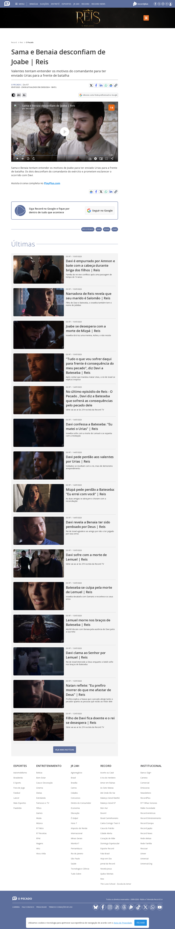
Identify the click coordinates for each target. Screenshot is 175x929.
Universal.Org (146, 863)
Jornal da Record (107, 863)
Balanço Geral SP (108, 803)
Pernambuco (76, 848)
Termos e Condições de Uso (60, 907)
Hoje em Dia (106, 858)
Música (39, 823)
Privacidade (41, 907)
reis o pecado (87, 229)
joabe (115, 229)
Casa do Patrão (107, 828)
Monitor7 (75, 843)
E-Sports (17, 782)
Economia (75, 808)
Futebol (16, 793)
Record (85, 4)
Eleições (44, 4)
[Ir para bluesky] (96, 907)
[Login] (170, 3)
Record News (98, 4)
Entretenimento (49, 766)
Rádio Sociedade (147, 808)
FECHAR (141, 922)
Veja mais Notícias (64, 749)
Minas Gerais (76, 838)
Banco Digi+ (145, 772)
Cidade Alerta (106, 833)
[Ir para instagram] (163, 3)
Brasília (34, 4)
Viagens (39, 843)
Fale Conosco (28, 907)
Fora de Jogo (19, 788)
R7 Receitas (41, 833)
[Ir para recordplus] (131, 907)
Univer (143, 853)
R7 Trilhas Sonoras (148, 803)
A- (24, 95)
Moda (38, 818)
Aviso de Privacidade (123, 922)
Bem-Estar (41, 777)
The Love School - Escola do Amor (115, 884)
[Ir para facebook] (155, 3)
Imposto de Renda (79, 828)
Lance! (16, 798)
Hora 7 (74, 823)
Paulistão (17, 808)
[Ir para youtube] (160, 907)
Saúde (73, 863)
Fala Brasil (105, 853)
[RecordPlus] (140, 3)
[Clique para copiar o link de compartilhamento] (115, 191)
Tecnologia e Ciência (80, 868)
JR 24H (76, 4)
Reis (21, 42)
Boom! (103, 813)
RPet (38, 838)
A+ (19, 95)
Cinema (39, 788)
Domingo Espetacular (109, 843)
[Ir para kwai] (117, 907)
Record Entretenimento (150, 818)
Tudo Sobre (76, 873)
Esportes (66, 4)
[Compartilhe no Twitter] (91, 85)
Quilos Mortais (106, 873)
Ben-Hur (104, 808)
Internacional (76, 833)
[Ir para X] (159, 3)
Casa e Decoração (44, 782)
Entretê (55, 4)
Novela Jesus (106, 868)
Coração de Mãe (107, 838)
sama (99, 229)
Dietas (39, 793)
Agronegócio (76, 772)
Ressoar (144, 848)
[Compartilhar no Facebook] (96, 85)
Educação (75, 813)
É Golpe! (74, 818)
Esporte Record (107, 848)
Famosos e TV (42, 803)
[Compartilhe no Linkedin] (101, 85)
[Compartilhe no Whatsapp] (105, 85)
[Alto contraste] (13, 95)
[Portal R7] (7, 3)
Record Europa (147, 823)
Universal (144, 858)
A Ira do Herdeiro (108, 777)
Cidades (74, 793)
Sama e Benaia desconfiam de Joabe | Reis (48, 105)
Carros (74, 788)
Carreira (143, 777)
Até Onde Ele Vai (107, 793)
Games (39, 813)
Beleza (39, 772)
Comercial (144, 782)
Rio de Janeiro (77, 853)
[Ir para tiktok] (138, 907)
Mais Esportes (19, 803)
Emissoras (145, 788)
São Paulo (75, 858)
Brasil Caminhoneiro (109, 818)
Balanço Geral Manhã (109, 798)
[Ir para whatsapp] (153, 907)
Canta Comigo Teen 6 (110, 823)
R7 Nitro (40, 828)
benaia (106, 229)
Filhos (38, 808)
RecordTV (30, 108)
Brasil (73, 777)
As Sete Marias (107, 788)
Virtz (38, 848)
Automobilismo (20, 772)
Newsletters (145, 793)
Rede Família (146, 843)
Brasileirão (18, 777)
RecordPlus (145, 798)
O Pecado (29, 42)
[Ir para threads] (124, 907)
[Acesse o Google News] (110, 85)
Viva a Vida (41, 853)
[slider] (61, 155)
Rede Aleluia (145, 838)
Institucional (151, 766)
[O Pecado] (87, 18)
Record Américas (147, 813)
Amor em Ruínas (107, 782)
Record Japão (146, 828)
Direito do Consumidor (81, 803)
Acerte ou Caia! (107, 772)
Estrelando (41, 798)
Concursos (75, 798)
